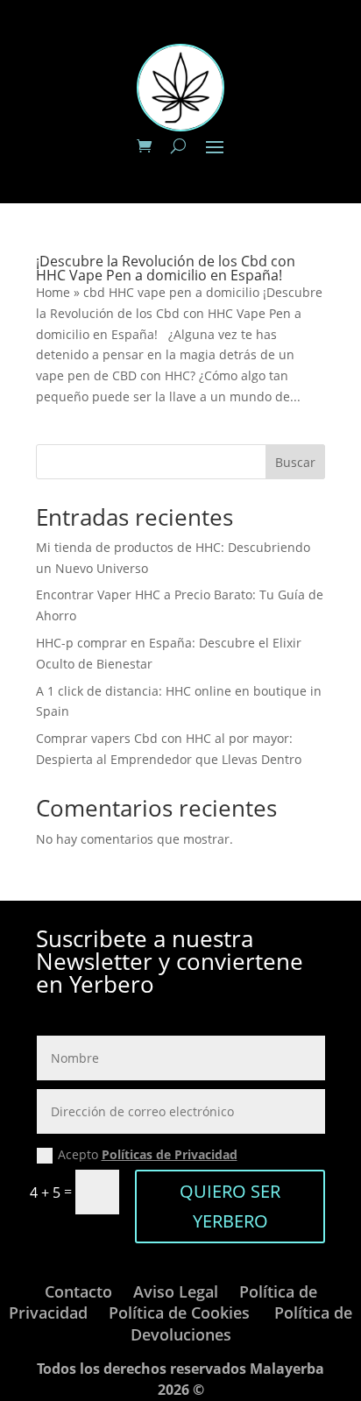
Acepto (147, 1154)
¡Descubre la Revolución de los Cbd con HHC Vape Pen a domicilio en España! (165, 268)
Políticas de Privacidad (169, 1154)
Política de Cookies (179, 1312)
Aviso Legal (175, 1291)
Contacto (78, 1291)
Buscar (295, 462)
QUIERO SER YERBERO (230, 1206)
